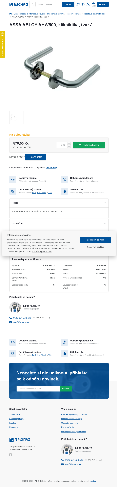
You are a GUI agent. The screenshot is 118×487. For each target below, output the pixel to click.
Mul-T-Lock (41, 193)
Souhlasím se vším (95, 240)
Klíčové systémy (16, 419)
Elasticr (93, 481)
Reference (13, 427)
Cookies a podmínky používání (74, 414)
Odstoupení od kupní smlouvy (73, 431)
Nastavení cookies (95, 247)
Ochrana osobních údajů (71, 419)
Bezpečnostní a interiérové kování (29, 14)
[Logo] (18, 4)
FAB (34, 193)
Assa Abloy (51, 167)
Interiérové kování (55, 14)
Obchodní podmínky (69, 423)
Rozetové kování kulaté (94, 14)
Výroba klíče (14, 414)
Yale (50, 193)
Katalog (12, 423)
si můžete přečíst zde (42, 251)
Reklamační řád (67, 427)
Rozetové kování (73, 14)
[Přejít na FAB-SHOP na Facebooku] (11, 454)
